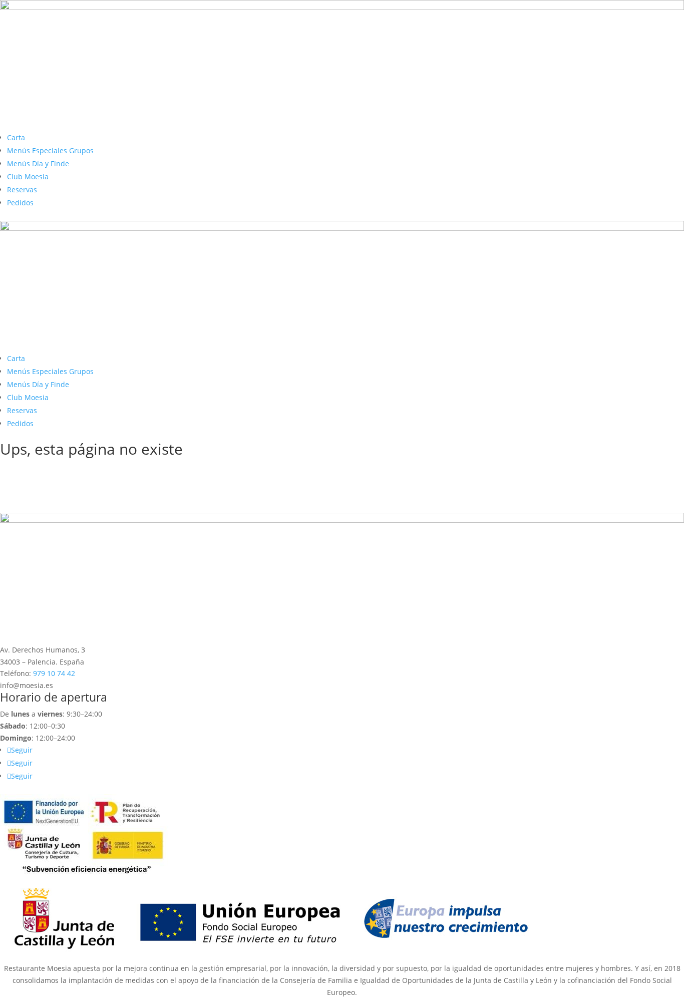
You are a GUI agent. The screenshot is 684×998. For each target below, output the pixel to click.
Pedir (23, 487)
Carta (16, 137)
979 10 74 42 (54, 673)
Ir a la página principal (62, 470)
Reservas (22, 189)
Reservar (31, 504)
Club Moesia (28, 176)
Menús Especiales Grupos (50, 150)
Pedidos (20, 202)
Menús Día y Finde (38, 163)
